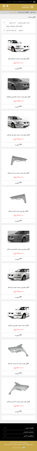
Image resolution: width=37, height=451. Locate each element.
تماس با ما (29, 1)
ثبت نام (9, 1)
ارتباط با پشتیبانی (21, 1)
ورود (14, 1)
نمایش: (20, 30)
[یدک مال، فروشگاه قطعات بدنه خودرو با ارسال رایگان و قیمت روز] (28, 6)
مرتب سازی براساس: (23, 23)
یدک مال (12, 443)
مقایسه (17, 69)
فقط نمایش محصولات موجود (14, 26)
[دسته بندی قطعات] (33, 2)
